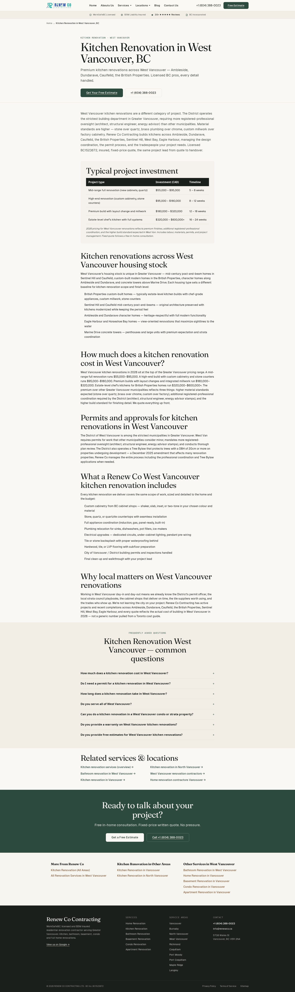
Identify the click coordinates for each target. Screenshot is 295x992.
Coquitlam (175, 949)
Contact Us (171, 5)
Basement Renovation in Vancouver (206, 881)
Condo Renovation (136, 944)
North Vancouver (178, 934)
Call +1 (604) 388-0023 (168, 837)
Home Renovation (135, 923)
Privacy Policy (209, 986)
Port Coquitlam (177, 959)
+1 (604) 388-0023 (208, 5)
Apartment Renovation (138, 949)
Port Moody (175, 954)
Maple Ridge (176, 965)
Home (93, 5)
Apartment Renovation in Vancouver (206, 892)
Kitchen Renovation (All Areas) (70, 870)
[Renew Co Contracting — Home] (58, 5)
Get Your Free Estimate (101, 92)
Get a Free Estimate (124, 837)
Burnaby (174, 928)
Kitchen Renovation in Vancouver (138, 870)
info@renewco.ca (222, 928)
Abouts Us (107, 5)
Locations (142, 5)
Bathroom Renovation (138, 934)
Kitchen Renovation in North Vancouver (142, 875)
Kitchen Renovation (136, 928)
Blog (157, 5)
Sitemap (244, 986)
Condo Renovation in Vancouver (204, 886)
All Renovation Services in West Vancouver (78, 875)
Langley (173, 970)
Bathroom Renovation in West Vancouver (209, 870)
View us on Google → (57, 944)
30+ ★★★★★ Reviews (167, 15)
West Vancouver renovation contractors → (177, 773)
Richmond (174, 944)
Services (123, 5)
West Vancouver (178, 939)
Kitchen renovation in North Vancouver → (176, 767)
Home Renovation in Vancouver (203, 875)
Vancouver (175, 923)
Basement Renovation (138, 939)
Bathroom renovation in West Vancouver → (108, 773)
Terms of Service (228, 986)
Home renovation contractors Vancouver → (178, 780)
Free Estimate (236, 5)
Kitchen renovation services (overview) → (107, 767)
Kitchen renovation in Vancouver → (103, 780)
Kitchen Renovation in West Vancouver (146, 53)
